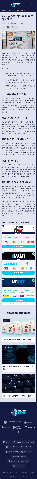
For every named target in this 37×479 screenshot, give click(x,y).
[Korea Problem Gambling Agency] (6, 427)
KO (32, 4)
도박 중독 (25, 476)
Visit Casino (18, 246)
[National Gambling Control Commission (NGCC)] (12, 422)
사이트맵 (32, 472)
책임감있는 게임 (23, 472)
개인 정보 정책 (13, 472)
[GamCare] (30, 427)
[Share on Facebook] (8, 27)
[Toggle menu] (3, 4)
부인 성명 (5, 472)
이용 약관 (12, 476)
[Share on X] (3, 27)
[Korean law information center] (28, 422)
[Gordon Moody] (17, 427)
